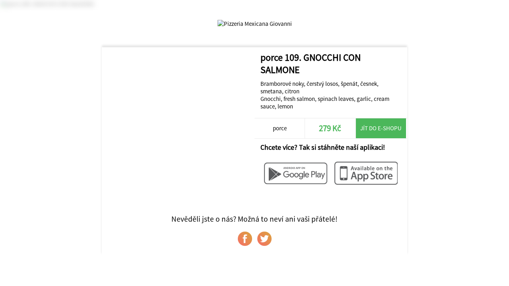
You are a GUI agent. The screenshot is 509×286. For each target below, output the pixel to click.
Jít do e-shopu (381, 128)
